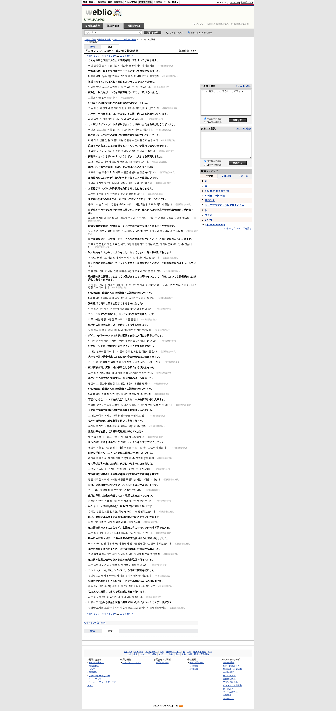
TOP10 (208, 176)
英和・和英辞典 (115, 2)
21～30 (243, 176)
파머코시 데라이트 (215, 195)
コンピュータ (151, 652)
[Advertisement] (189, 14)
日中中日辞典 (131, 2)
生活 (135, 654)
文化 (129, 654)
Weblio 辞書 (90, 40)
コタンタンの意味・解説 (124, 40)
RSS (181, 706)
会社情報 (194, 666)
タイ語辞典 (228, 689)
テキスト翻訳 (208, 86)
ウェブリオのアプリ (131, 662)
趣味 (154, 654)
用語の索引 (100, 622)
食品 (177, 654)
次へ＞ (130, 55)
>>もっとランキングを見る (238, 228)
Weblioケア (228, 698)
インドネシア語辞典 (232, 685)
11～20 (226, 176)
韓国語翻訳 (134, 25)
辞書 (85, 2)
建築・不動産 (199, 652)
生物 (171, 654)
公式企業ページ (197, 662)
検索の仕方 (94, 666)
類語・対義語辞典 (97, 2)
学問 (210, 652)
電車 (162, 652)
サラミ (208, 214)
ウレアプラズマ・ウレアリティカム (224, 205)
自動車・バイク (173, 652)
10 (114, 55)
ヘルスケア (145, 654)
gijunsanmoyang (215, 224)
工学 (189, 652)
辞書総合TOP (247, 2)
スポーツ (163, 654)
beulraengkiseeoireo (217, 190)
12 (121, 55)
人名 (184, 654)
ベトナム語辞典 (230, 692)
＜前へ (89, 55)
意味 (92, 46)
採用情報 (194, 669)
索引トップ (89, 622)
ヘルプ (92, 669)
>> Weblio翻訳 (243, 86)
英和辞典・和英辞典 (232, 669)
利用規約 (93, 672)
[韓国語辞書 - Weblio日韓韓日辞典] (103, 16)
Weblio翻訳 (228, 672)
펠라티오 (210, 200)
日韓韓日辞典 (145, 2)
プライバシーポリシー (99, 675)
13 (124, 55)
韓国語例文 (113, 25)
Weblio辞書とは (96, 662)
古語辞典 (158, 2)
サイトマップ (95, 679)
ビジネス (128, 652)
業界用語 (138, 652)
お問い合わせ (162, 662)
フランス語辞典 (230, 682)
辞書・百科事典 (201, 654)
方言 (190, 654)
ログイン (234, 2)
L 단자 (208, 219)
